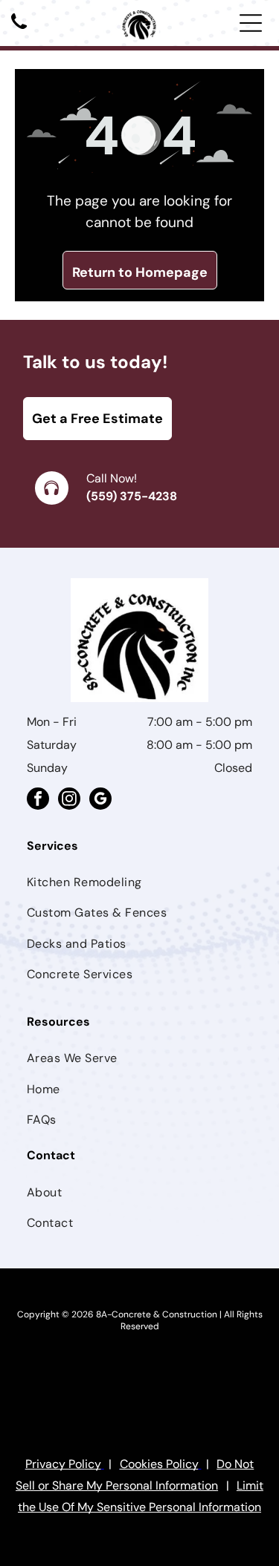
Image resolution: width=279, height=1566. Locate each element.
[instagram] (69, 800)
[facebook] (38, 800)
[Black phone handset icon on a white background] (19, 30)
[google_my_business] (100, 800)
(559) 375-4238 (131, 496)
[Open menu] (251, 23)
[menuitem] (139, 882)
